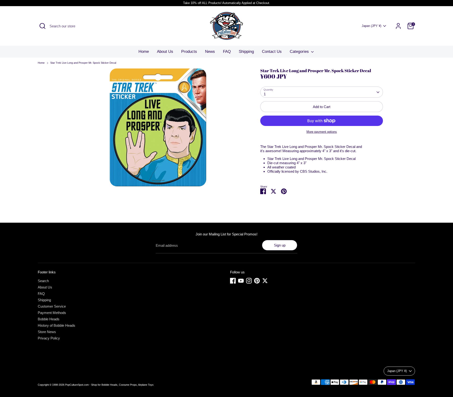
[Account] (398, 26)
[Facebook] (233, 281)
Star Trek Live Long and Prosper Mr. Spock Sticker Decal (83, 62)
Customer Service (52, 306)
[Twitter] (265, 281)
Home (143, 51)
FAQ (227, 51)
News (210, 51)
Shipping (246, 51)
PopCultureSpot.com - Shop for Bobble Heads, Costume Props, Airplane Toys (109, 384)
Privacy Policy (49, 338)
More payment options (321, 132)
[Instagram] (249, 281)
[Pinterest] (257, 281)
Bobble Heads (48, 319)
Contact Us (272, 51)
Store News (47, 332)
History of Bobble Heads (56, 325)
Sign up (279, 245)
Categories (300, 51)
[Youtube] (241, 281)
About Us (165, 51)
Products (189, 51)
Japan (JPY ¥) (371, 26)
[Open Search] (42, 26)
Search (43, 281)
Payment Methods (52, 313)
